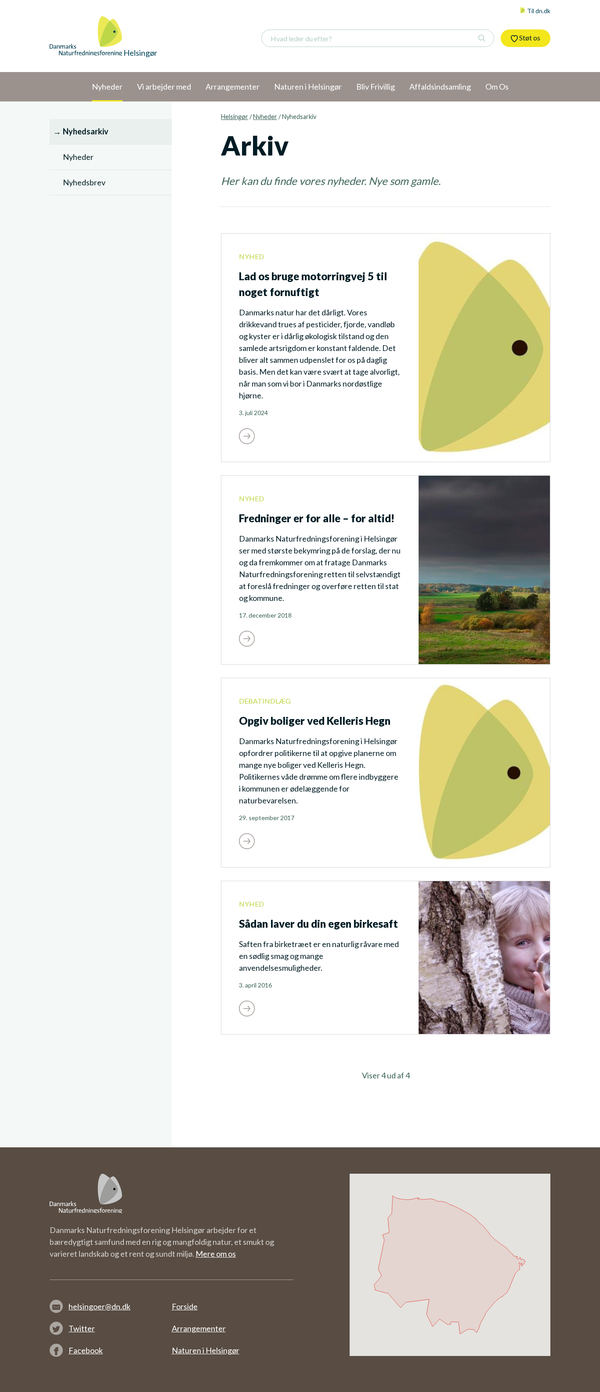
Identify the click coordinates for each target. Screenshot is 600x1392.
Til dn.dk (538, 10)
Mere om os (215, 1253)
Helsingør (234, 116)
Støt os (529, 37)
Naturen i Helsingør (205, 1350)
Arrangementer (199, 1328)
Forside (185, 1306)
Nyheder (265, 116)
